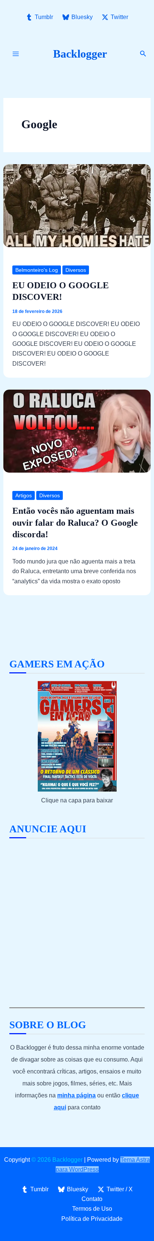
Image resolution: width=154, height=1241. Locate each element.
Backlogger (80, 53)
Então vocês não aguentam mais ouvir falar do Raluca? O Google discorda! (75, 522)
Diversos (75, 270)
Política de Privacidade (92, 1219)
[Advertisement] (77, 923)
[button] (143, 54)
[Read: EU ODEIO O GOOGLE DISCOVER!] (77, 205)
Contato (91, 1199)
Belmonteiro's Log (36, 270)
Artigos (23, 495)
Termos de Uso (92, 1208)
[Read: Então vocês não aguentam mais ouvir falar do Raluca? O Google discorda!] (77, 430)
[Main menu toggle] (15, 54)
